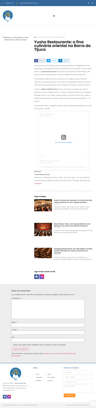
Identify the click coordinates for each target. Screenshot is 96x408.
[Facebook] (36, 276)
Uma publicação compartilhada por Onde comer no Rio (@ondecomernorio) (63, 167)
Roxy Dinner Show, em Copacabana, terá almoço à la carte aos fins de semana (72, 225)
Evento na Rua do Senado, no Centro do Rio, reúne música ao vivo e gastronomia (73, 201)
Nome (14, 322)
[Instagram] (92, 3)
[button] (54, 15)
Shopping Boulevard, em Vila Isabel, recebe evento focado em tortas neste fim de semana (73, 251)
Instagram (38, 183)
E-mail (14, 329)
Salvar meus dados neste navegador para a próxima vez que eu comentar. (39, 344)
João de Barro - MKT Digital (85, 405)
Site (12, 337)
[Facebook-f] (88, 3)
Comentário (16, 298)
